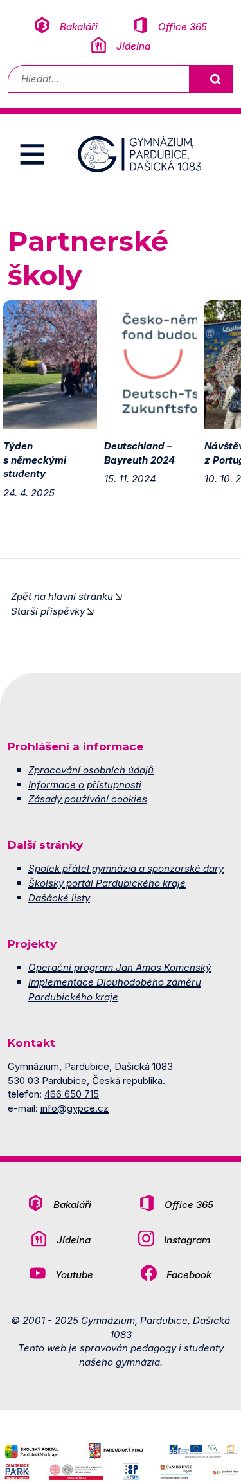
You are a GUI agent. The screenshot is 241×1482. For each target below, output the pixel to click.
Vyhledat (214, 79)
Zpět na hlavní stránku (62, 596)
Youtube (74, 1275)
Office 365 (182, 27)
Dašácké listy (59, 898)
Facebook (188, 1275)
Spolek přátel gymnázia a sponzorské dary (126, 868)
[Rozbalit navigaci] (32, 154)
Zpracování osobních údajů (91, 770)
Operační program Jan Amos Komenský (119, 967)
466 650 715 (71, 1094)
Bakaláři (79, 27)
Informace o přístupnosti (84, 785)
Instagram (187, 1240)
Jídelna (133, 46)
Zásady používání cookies (87, 799)
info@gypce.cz (74, 1108)
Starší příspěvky (48, 611)
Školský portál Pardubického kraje (107, 883)
